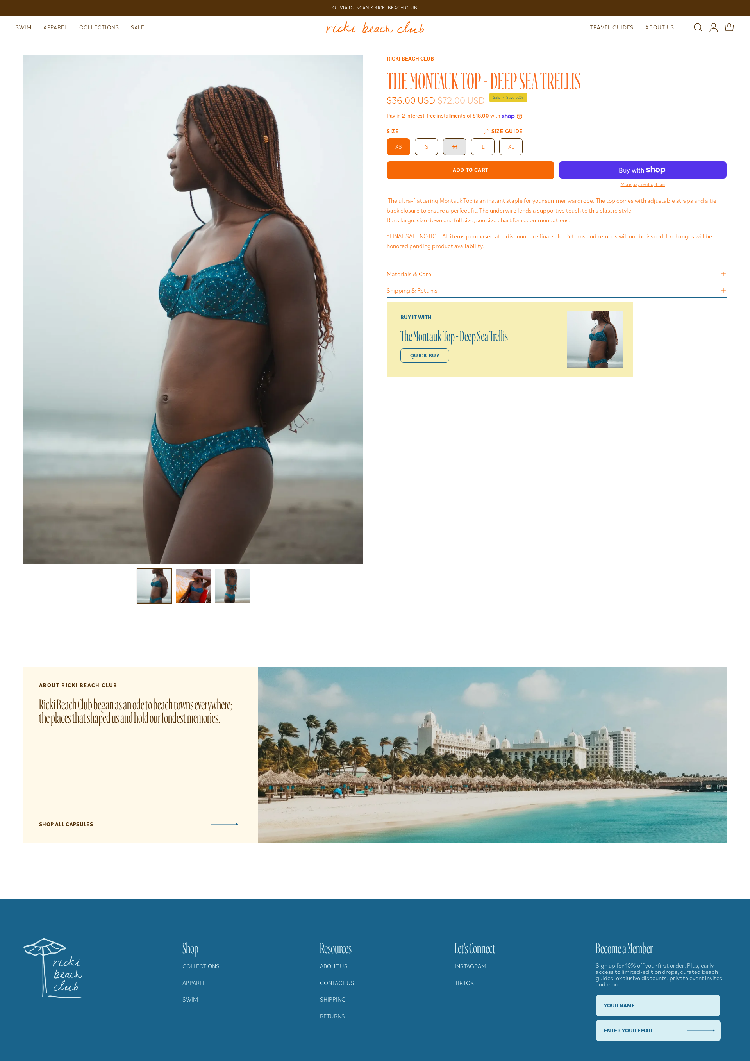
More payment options (643, 184)
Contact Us (337, 983)
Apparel (193, 983)
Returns (332, 1016)
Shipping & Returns (412, 290)
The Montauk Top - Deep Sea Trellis (454, 334)
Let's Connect (475, 946)
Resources (336, 946)
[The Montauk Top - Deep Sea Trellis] (154, 586)
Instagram (470, 966)
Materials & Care (409, 274)
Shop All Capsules (66, 824)
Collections (201, 966)
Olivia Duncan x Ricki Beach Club (374, 7)
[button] (24, 27)
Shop (190, 946)
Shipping (333, 999)
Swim (190, 999)
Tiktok (464, 983)
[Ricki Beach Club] (375, 27)
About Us (334, 966)
